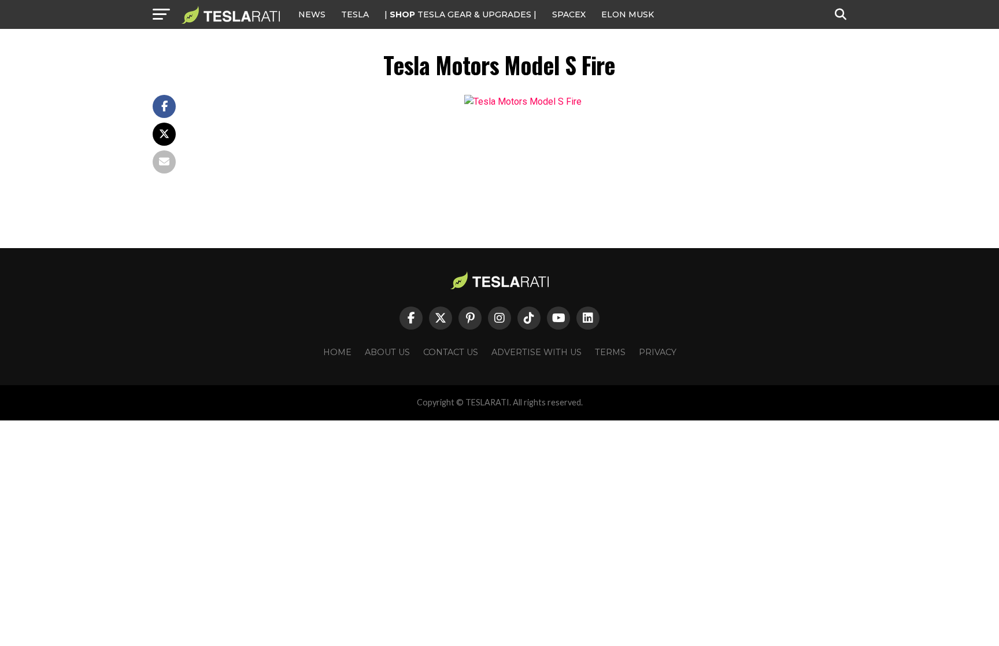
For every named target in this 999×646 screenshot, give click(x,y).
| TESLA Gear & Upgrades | (460, 14)
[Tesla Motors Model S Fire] (523, 101)
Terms (610, 352)
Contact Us (450, 352)
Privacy (657, 352)
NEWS (311, 14)
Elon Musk (627, 14)
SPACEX (569, 14)
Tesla (355, 14)
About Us (387, 352)
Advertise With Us (536, 352)
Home (337, 352)
